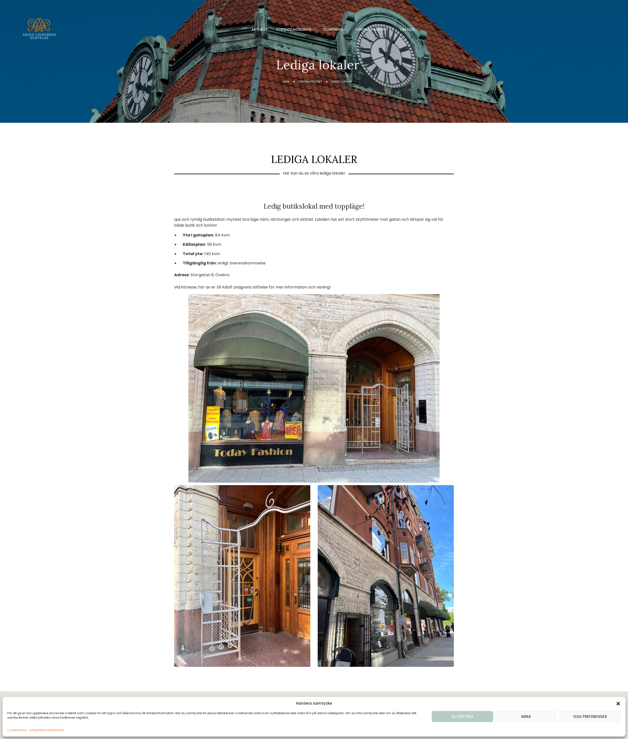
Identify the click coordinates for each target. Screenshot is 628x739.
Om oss (407, 29)
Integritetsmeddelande (46, 730)
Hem (286, 81)
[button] (618, 703)
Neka (526, 716)
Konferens (333, 29)
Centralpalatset (371, 29)
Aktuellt (259, 29)
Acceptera (462, 716)
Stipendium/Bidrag (293, 29)
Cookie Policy (17, 730)
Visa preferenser (590, 716)
